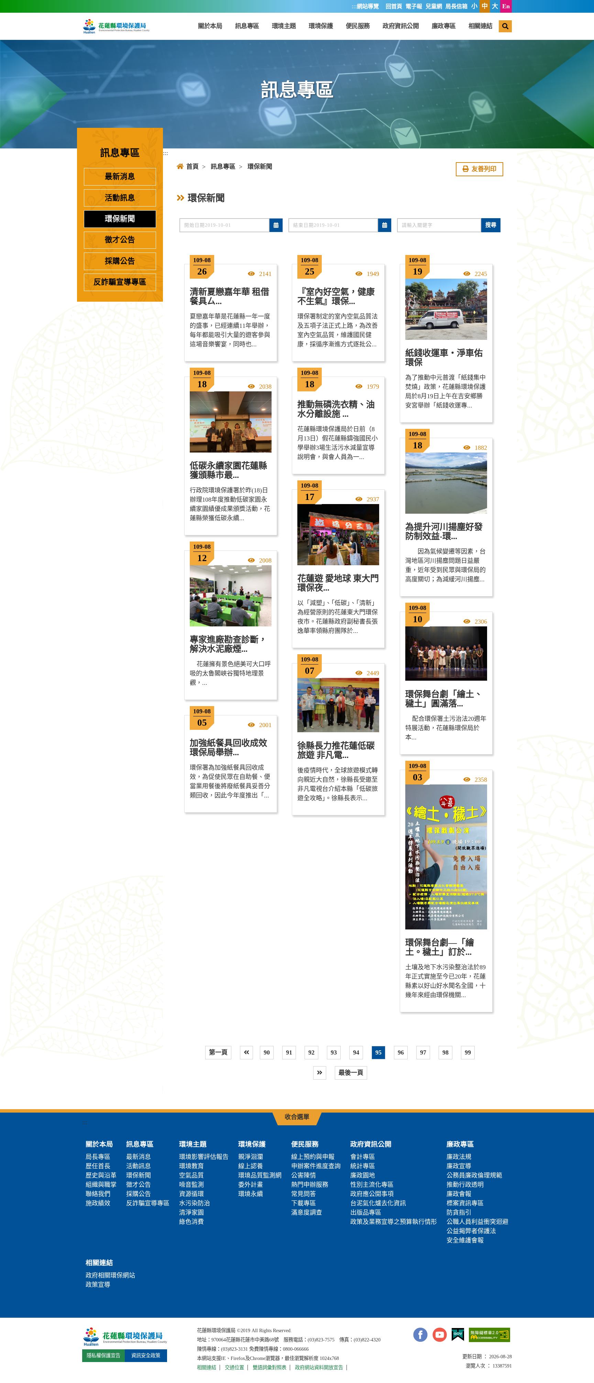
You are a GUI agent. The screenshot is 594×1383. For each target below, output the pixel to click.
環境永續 (250, 1194)
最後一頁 (351, 1072)
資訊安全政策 (145, 1355)
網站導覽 (368, 6)
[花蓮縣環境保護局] (116, 26)
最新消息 (120, 176)
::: (354, 6)
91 (289, 1052)
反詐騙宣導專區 (120, 282)
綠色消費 (191, 1221)
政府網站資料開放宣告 (319, 1367)
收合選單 (297, 1117)
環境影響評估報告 (204, 1156)
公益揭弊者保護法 (471, 1231)
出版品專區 (365, 1212)
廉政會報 (459, 1194)
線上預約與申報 (312, 1156)
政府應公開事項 (372, 1194)
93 (334, 1052)
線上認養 (250, 1166)
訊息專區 (247, 26)
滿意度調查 (306, 1212)
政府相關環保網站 (110, 1275)
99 (468, 1052)
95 (378, 1052)
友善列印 (484, 169)
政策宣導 (98, 1284)
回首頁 (394, 6)
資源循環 (191, 1194)
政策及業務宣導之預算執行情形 (393, 1221)
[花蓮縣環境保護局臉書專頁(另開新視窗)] (420, 1335)
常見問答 (303, 1194)
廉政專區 (444, 26)
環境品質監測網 (260, 1175)
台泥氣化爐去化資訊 (378, 1203)
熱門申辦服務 (309, 1184)
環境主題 (284, 26)
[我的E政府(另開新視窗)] (458, 1334)
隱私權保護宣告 (103, 1355)
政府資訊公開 (401, 26)
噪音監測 (191, 1184)
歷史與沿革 (101, 1175)
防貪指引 (459, 1212)
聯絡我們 (98, 1194)
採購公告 (120, 261)
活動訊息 (120, 198)
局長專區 (98, 1156)
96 (401, 1052)
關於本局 (210, 26)
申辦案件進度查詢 (316, 1166)
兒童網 (434, 6)
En (506, 6)
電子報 (414, 6)
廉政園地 (362, 1175)
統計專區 (362, 1166)
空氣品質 (191, 1175)
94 (356, 1052)
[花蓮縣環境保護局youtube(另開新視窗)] (439, 1335)
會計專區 (362, 1156)
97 (423, 1052)
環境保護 (321, 26)
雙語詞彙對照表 (269, 1367)
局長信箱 (457, 6)
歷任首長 (98, 1166)
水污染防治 (194, 1203)
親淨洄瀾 (250, 1156)
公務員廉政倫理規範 (474, 1175)
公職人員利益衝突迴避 (477, 1221)
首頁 (192, 166)
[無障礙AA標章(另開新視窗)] (489, 1335)
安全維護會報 (465, 1240)
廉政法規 (459, 1156)
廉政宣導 (459, 1166)
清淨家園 (191, 1212)
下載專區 (303, 1203)
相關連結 (481, 26)
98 (445, 1052)
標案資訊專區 (465, 1203)
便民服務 (358, 26)
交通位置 (234, 1367)
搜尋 (490, 225)
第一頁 (218, 1052)
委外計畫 (250, 1184)
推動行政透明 (465, 1184)
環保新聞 (120, 219)
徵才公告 (120, 240)
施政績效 (98, 1203)
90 (267, 1052)
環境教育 (191, 1166)
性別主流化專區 (372, 1184)
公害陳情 (303, 1175)
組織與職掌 (101, 1184)
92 (311, 1052)
